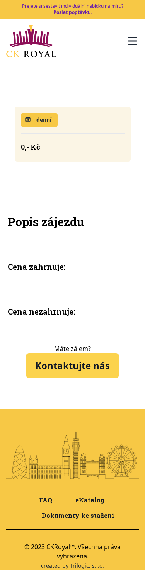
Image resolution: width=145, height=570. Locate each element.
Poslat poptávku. (72, 12)
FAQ (45, 500)
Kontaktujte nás (72, 365)
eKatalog (89, 500)
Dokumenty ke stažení (78, 515)
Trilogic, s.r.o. (87, 565)
